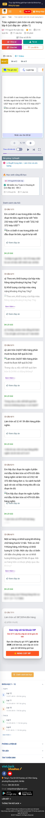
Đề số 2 (14, 61)
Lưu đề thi (34, 47)
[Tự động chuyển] (28, 149)
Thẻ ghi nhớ (12, 70)
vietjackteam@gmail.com (17, 789)
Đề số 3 (24, 61)
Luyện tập (30, 70)
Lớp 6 (4, 17)
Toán (10, 17)
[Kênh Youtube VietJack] (10, 773)
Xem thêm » (10, 306)
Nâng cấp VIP (23, 653)
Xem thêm (6, 735)
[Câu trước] (14, 143)
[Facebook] (4, 773)
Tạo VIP (27, 11)
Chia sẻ (13, 42)
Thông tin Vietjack (11, 803)
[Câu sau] (30, 143)
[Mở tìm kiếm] (20, 11)
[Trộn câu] (33, 149)
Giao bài (13, 47)
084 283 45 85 (13, 785)
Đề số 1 (4, 61)
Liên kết (6, 799)
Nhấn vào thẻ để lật (22, 135)
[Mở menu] (10, 11)
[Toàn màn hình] (39, 149)
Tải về (34, 42)
